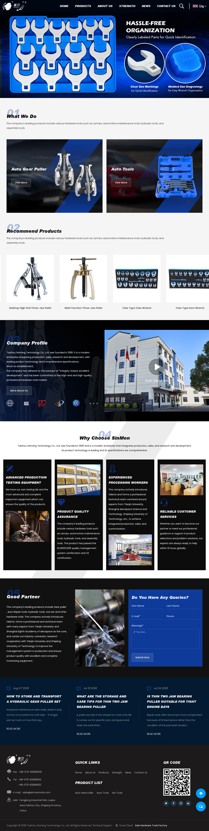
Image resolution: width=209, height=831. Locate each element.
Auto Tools (82, 11)
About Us (105, 6)
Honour (103, 11)
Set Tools (117, 792)
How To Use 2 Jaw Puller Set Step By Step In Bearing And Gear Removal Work (173, 701)
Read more (13, 734)
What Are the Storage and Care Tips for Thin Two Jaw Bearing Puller (32, 701)
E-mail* (136, 616)
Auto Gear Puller (29, 169)
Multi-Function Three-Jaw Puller (30, 308)
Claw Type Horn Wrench (136, 308)
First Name (138, 605)
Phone (170, 616)
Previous (6, 55)
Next (202, 55)
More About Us (19, 390)
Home (64, 6)
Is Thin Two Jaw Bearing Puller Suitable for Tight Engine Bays (101, 701)
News (146, 6)
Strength (127, 6)
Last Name (173, 605)
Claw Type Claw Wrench (83, 308)
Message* (138, 625)
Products (83, 6)
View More (21, 182)
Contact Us (166, 6)
